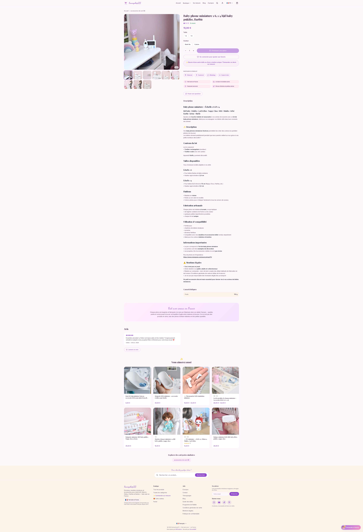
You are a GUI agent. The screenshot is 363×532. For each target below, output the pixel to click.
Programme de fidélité (190, 504)
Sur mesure (196, 3)
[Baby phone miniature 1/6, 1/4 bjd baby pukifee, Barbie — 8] (137, 84)
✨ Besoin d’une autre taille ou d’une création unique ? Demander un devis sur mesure (211, 63)
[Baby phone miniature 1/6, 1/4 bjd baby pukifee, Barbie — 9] (147, 84)
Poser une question (194, 93)
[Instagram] (214, 502)
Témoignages (187, 495)
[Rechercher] (217, 3)
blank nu (187, 44)
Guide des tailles (188, 501)
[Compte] (222, 3)
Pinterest (189, 75)
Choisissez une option (219, 50)
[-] (185, 51)
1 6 (191, 36)
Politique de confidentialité (191, 514)
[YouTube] (219, 502)
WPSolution (178, 529)
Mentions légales (188, 510)
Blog (204, 3)
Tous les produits (158, 489)
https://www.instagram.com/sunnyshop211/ (197, 257)
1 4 (186, 36)
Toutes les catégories (160, 492)
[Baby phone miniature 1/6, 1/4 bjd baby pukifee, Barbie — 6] (175, 75)
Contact (185, 492)
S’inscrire (234, 494)
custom (196, 44)
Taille (185, 32)
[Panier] (237, 3)
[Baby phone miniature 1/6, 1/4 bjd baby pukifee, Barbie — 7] (128, 84)
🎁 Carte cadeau (158, 498)
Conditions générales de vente (192, 507)
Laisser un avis (133, 349)
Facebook (200, 75)
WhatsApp (212, 75)
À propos (211, 3)
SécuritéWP (193, 529)
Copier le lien (225, 75)
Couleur (186, 41)
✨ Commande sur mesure (162, 495)
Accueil (178, 3)
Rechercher (201, 475)
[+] (193, 51)
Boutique (186, 3)
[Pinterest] (229, 502)
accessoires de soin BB (138, 11)
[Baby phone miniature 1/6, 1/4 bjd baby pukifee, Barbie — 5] (166, 75)
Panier (155, 501)
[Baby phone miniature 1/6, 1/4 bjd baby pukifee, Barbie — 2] (137, 75)
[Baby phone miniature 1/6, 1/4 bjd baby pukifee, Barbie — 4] (156, 75)
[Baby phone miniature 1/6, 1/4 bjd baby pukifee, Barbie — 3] (147, 75)
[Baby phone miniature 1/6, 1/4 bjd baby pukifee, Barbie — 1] (128, 75)
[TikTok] (224, 502)
